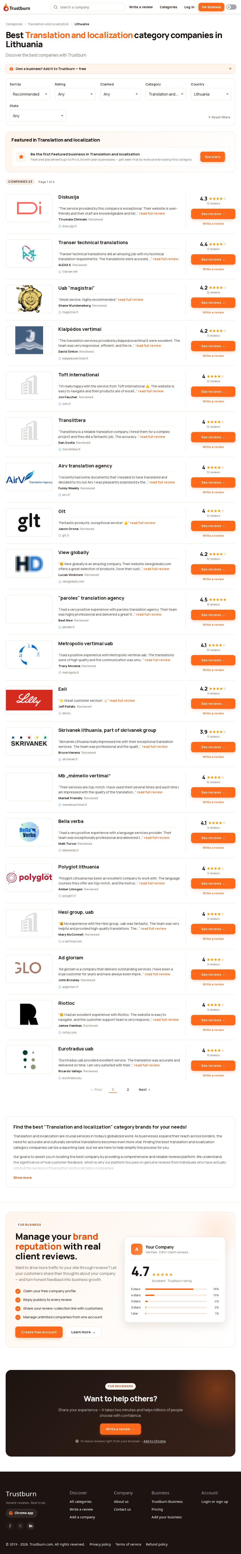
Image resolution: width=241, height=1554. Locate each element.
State (14, 106)
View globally (73, 552)
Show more (22, 1178)
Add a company (82, 1517)
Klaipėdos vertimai (79, 329)
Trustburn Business (167, 1501)
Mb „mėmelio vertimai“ (84, 775)
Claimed (107, 84)
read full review (152, 213)
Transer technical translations (93, 242)
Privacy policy (100, 1544)
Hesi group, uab (76, 912)
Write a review (141, 7)
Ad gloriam (70, 957)
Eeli (62, 689)
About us (121, 1501)
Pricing (157, 1509)
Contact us (122, 1509)
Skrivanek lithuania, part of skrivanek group (107, 730)
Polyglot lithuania (78, 867)
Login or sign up (214, 1501)
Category (153, 84)
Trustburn (21, 1493)
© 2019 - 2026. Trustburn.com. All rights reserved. (45, 1544)
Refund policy (157, 1544)
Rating (60, 84)
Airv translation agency (85, 466)
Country (198, 84)
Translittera (72, 420)
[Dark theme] (231, 7)
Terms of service (128, 1544)
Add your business (167, 1517)
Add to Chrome (155, 1441)
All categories (81, 1501)
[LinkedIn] (31, 1526)
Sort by (15, 84)
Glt (61, 511)
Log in (189, 7)
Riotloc (66, 1003)
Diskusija (68, 197)
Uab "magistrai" (76, 288)
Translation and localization (48, 24)
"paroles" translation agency (91, 598)
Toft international (78, 374)
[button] (30, 94)
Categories (168, 7)
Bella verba (71, 821)
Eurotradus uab (75, 1048)
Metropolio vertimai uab (85, 643)
